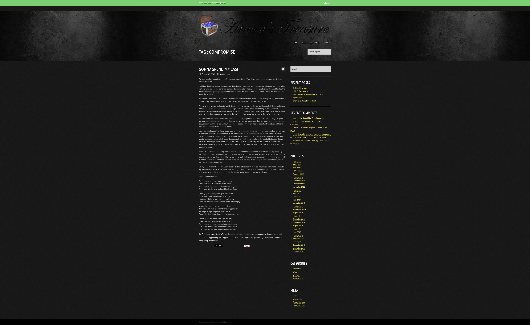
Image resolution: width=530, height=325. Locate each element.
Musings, (296, 275)
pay (241, 237)
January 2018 (298, 235)
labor (200, 237)
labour (206, 237)
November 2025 (299, 180)
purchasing (258, 237)
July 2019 (296, 216)
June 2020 (297, 196)
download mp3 (298, 140)
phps (294, 118)
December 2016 (299, 245)
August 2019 (298, 212)
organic (236, 237)
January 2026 (298, 177)
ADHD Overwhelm (300, 91)
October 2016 (298, 251)
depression (271, 234)
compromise (249, 234)
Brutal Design (221, 322)
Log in (295, 295)
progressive (248, 237)
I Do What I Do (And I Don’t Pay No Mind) (309, 137)
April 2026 (297, 167)
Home (295, 43)
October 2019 (298, 206)
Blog (304, 43)
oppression (227, 237)
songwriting (203, 240)
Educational (315, 43)
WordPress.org (298, 305)
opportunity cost (215, 237)
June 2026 (297, 161)
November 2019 (299, 203)
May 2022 (296, 193)
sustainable (213, 240)
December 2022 (299, 183)
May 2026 (296, 164)
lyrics (213, 234)
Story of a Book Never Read (304, 100)
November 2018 (299, 222)
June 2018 (297, 232)
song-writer (278, 237)
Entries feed (297, 298)
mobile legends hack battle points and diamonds (312, 134)
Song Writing (221, 234)
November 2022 (299, 186)
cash (232, 234)
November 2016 (299, 248)
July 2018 (296, 229)
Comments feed (299, 302)
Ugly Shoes (297, 97)
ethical (279, 234)
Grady (295, 121)
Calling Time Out (300, 87)
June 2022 (297, 190)
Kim (294, 127)
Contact (327, 43)
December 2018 (299, 219)
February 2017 (298, 238)
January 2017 (298, 241)
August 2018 (298, 225)
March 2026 (297, 170)
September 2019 (299, 209)
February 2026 (298, 174)
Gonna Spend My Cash (219, 69)
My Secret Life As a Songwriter (312, 118)
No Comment (225, 74)
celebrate (239, 234)
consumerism (260, 234)
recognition (268, 237)
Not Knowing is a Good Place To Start (308, 94)
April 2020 (297, 199)
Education (206, 234)
